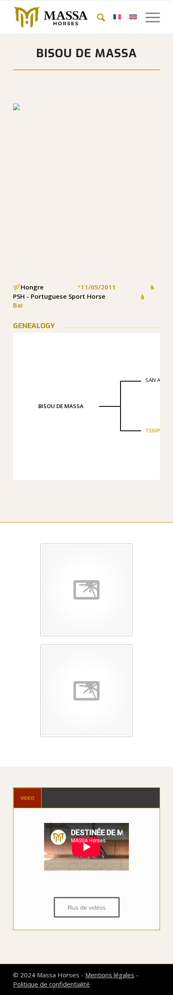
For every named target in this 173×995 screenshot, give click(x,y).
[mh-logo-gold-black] (72, 17)
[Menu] (148, 17)
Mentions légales (109, 975)
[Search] (97, 17)
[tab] (27, 798)
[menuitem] (97, 17)
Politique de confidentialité (51, 984)
